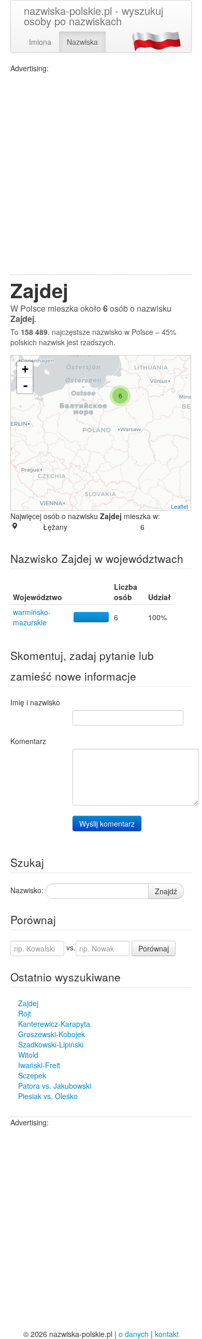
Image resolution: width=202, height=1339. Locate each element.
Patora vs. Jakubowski (54, 1085)
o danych (134, 1334)
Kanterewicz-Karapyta (54, 1024)
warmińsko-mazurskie (32, 617)
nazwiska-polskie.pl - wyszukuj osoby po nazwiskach (93, 15)
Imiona (40, 42)
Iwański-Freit (39, 1065)
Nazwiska (82, 42)
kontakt (167, 1334)
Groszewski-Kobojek (51, 1034)
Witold (28, 1055)
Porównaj (153, 948)
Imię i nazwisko (35, 702)
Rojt (24, 1013)
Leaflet (179, 506)
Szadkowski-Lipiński (50, 1044)
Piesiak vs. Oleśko (48, 1096)
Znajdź (166, 891)
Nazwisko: (27, 890)
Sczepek (32, 1075)
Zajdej (28, 1003)
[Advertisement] (101, 174)
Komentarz (28, 741)
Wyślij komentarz (107, 823)
